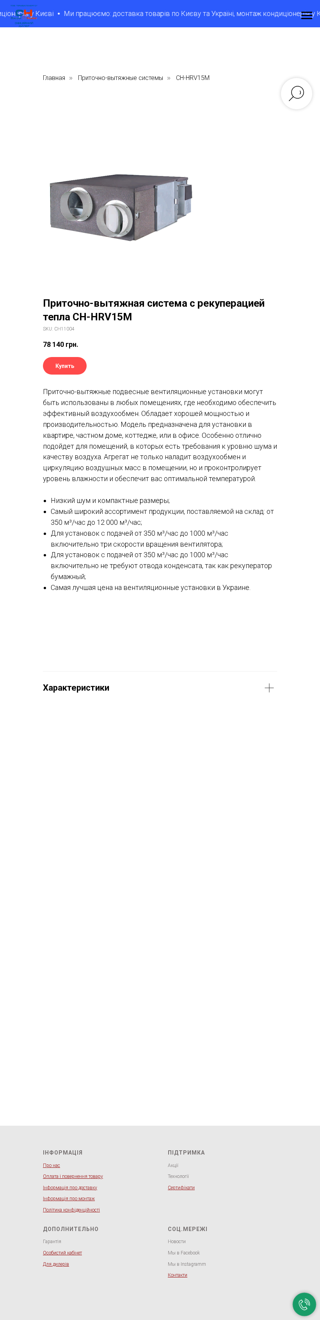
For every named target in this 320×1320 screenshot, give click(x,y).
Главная (54, 78)
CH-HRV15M (193, 78)
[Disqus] (160, 825)
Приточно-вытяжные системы (120, 78)
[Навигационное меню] (306, 16)
